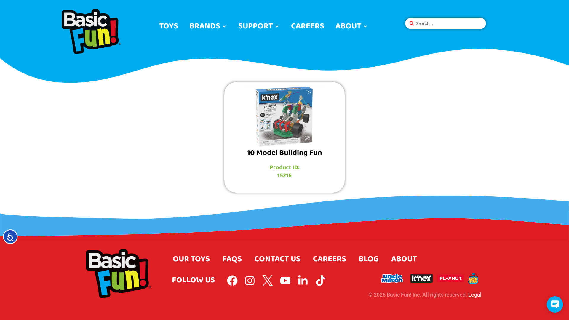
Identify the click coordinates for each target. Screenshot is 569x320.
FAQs (232, 259)
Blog (369, 259)
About (404, 259)
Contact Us (277, 259)
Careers (329, 259)
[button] (208, 26)
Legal (475, 295)
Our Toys (191, 259)
